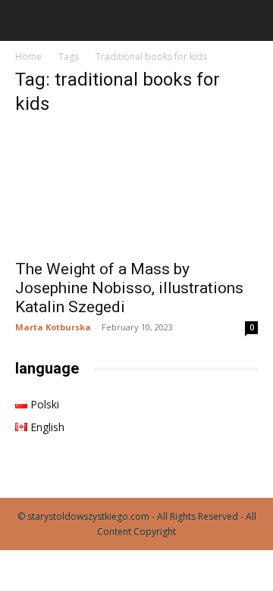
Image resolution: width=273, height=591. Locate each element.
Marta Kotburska (53, 327)
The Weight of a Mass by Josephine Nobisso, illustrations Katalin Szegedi (129, 288)
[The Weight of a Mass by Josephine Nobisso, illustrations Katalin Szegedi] (136, 190)
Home (28, 56)
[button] (26, 20)
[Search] (252, 20)
